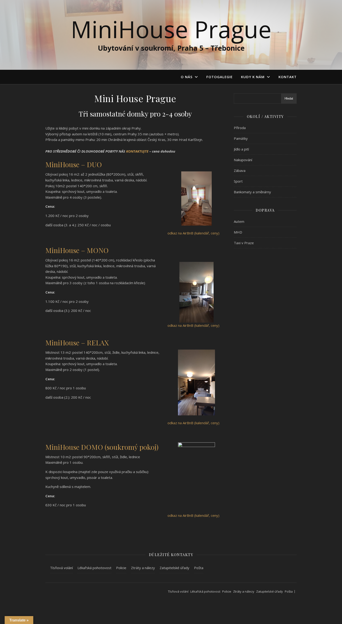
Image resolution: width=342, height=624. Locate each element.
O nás (186, 76)
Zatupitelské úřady (174, 567)
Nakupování (243, 159)
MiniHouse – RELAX (77, 342)
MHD (238, 232)
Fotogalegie (219, 76)
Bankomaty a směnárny (252, 192)
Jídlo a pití (241, 149)
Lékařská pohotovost (94, 567)
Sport (238, 181)
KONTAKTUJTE (137, 151)
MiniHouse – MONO (77, 250)
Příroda (240, 127)
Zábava (239, 170)
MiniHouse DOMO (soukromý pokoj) (101, 447)
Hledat (289, 98)
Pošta (198, 567)
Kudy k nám (253, 76)
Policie (121, 567)
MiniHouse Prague (171, 29)
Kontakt (287, 76)
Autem (239, 221)
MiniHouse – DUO (73, 164)
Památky (241, 138)
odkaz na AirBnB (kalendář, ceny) (193, 233)
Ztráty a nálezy (143, 567)
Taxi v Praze (244, 242)
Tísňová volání (61, 567)
